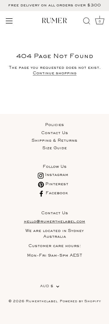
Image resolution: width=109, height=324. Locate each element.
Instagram (56, 175)
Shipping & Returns (54, 141)
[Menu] (9, 21)
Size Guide (54, 148)
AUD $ (46, 286)
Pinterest (56, 184)
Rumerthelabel (42, 301)
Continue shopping (54, 73)
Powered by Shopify (80, 301)
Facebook (56, 193)
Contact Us (54, 133)
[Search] (86, 21)
